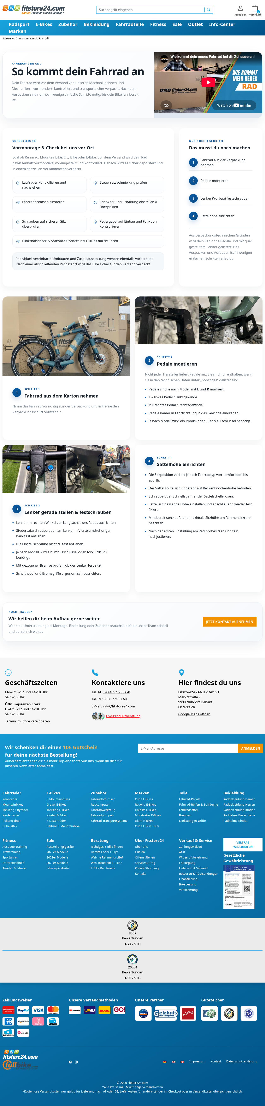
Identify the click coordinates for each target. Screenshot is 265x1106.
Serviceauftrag (145, 863)
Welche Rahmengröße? (107, 857)
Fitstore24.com (138, 1083)
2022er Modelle (57, 863)
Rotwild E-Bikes (145, 804)
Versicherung (188, 890)
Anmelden (250, 748)
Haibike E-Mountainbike (63, 826)
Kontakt (140, 874)
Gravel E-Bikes (56, 804)
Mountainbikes (12, 804)
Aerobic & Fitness (14, 868)
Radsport (19, 24)
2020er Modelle (57, 852)
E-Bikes (44, 24)
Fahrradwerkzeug (103, 810)
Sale (177, 24)
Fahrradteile (130, 24)
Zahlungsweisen (190, 847)
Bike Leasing (187, 884)
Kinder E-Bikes (57, 815)
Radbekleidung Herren (239, 804)
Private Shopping (147, 868)
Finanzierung (188, 879)
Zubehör (67, 24)
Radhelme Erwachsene (239, 815)
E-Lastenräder (56, 821)
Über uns (141, 847)
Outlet (195, 24)
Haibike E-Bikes (145, 810)
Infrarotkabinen (13, 863)
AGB (182, 852)
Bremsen (185, 815)
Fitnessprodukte (58, 868)
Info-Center (222, 24)
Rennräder (9, 799)
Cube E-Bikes (144, 799)
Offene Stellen (145, 857)
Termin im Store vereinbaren (27, 721)
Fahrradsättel (188, 810)
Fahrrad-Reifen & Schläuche (198, 804)
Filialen (140, 852)
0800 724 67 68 (115, 699)
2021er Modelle (57, 857)
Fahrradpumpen (102, 815)
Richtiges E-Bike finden (107, 847)
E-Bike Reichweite (103, 868)
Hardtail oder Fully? (104, 852)
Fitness (158, 24)
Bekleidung (97, 24)
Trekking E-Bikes (58, 810)
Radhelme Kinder (235, 821)
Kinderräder (10, 815)
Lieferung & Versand (193, 868)
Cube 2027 (9, 826)
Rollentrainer (11, 821)
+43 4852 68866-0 (116, 692)
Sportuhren (10, 857)
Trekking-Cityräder (15, 810)
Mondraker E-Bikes (148, 815)
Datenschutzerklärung (241, 1061)
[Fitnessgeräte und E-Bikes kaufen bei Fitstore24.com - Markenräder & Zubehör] (33, 9)
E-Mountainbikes (58, 799)
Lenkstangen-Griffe (192, 821)
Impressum (197, 1061)
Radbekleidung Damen (239, 799)
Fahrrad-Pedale (189, 799)
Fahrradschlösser (103, 799)
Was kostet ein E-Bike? (106, 863)
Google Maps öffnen (194, 714)
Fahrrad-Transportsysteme (109, 821)
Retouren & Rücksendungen (198, 874)
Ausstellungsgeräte (60, 847)
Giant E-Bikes (144, 821)
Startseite (8, 38)
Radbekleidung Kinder (239, 810)
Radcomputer (100, 804)
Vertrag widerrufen (243, 844)
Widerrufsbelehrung (193, 857)
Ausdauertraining (14, 847)
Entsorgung (187, 863)
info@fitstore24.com (119, 706)
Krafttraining (11, 852)
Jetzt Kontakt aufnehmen (229, 621)
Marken (17, 31)
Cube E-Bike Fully (147, 826)
